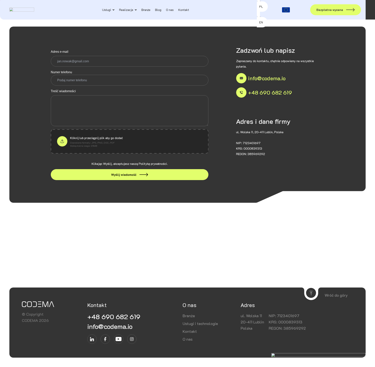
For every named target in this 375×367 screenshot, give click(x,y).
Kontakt (183, 10)
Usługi (106, 10)
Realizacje (126, 10)
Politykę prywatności (153, 164)
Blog (158, 10)
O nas (170, 10)
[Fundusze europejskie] (286, 10)
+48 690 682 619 (270, 92)
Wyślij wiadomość (123, 174)
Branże (145, 10)
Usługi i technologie (200, 323)
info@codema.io (267, 78)
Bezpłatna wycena (329, 10)
